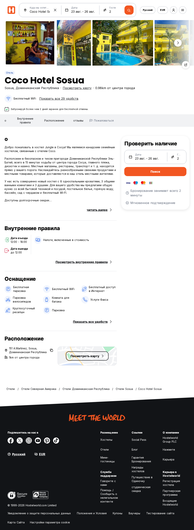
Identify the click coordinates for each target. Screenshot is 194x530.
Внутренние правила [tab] (25, 120)
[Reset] (55, 10)
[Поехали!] (129, 10)
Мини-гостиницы (107, 459)
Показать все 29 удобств (58, 98)
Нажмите (169, 449)
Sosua (9, 88)
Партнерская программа (171, 492)
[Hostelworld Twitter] (20, 440)
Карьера (168, 459)
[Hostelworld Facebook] (11, 440)
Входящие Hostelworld (170, 502)
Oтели (104, 449)
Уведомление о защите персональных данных (39, 513)
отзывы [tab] (78, 120)
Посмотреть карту (77, 88)
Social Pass (139, 439)
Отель (9, 72)
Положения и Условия (92, 513)
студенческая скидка (141, 488)
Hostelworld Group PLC (170, 439)
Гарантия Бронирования (141, 459)
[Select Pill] (173, 10)
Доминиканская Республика (37, 88)
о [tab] (5, 120)
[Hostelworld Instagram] (29, 440)
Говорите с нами (108, 482)
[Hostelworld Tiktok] (56, 440)
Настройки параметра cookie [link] (50, 522)
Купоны (118, 513)
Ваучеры (134, 513)
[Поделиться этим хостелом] (185, 65)
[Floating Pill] (178, 43)
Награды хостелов (138, 469)
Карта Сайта (16, 522)
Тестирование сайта (160, 513)
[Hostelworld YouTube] (38, 440)
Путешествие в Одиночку (142, 479)
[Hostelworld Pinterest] (47, 440)
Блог (135, 449)
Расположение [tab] (54, 120)
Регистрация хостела (171, 482)
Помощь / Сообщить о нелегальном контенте (109, 495)
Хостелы (106, 439)
